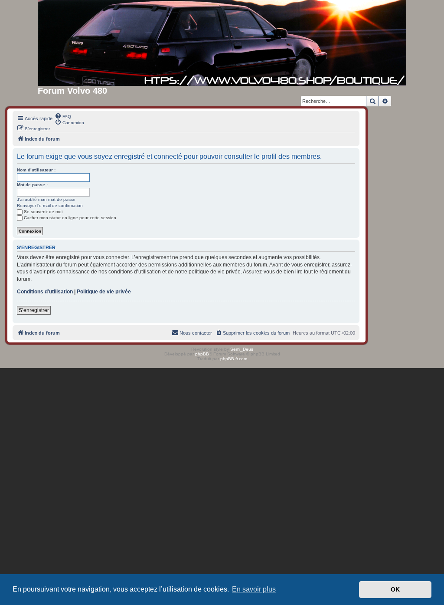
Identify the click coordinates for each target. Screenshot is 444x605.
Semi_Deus (241, 349)
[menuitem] (63, 116)
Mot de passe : (32, 184)
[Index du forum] (222, 43)
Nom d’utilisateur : (36, 170)
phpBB (202, 354)
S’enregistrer (34, 310)
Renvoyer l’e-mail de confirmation (50, 205)
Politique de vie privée (104, 292)
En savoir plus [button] (254, 589)
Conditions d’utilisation (45, 292)
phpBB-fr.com (233, 358)
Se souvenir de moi (43, 211)
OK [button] (395, 589)
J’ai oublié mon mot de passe (46, 199)
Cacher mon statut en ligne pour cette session (70, 217)
